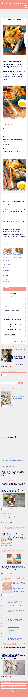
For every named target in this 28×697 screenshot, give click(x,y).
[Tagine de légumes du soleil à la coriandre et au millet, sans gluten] (8, 274)
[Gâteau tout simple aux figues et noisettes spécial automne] (3, 619)
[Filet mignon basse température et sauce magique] (3, 614)
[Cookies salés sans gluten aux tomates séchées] (3, 610)
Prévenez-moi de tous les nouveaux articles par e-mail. (12, 330)
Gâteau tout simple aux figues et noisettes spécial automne (15, 620)
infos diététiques (16, 354)
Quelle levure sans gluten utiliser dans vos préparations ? (16, 602)
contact (18, 491)
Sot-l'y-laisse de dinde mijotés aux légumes (16, 634)
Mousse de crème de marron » (18, 341)
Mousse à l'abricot (12, 630)
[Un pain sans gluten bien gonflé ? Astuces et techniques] (3, 638)
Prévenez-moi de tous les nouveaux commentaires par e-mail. (12, 325)
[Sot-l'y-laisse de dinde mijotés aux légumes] (3, 633)
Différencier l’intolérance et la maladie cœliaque (13, 464)
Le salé (9, 288)
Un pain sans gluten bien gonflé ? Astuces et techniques (15, 639)
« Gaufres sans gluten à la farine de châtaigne (13, 340)
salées (13, 351)
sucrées (18, 351)
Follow (6, 244)
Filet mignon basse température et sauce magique (16, 615)
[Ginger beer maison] (3, 623)
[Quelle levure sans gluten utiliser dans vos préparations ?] (3, 601)
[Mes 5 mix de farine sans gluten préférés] (3, 605)
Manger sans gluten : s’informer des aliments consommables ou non (12, 461)
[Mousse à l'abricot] (3, 630)
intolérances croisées (11, 471)
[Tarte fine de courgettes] (3, 627)
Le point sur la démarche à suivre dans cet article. (19, 538)
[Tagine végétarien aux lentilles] (18, 251)
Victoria (12, 287)
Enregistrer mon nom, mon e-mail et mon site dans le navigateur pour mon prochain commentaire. (14, 319)
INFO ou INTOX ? (17, 591)
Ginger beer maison (12, 623)
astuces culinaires (18, 353)
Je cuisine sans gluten (14, 3)
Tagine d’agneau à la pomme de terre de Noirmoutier (7, 256)
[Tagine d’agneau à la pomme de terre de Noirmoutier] (7, 251)
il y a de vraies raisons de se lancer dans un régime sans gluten (12, 567)
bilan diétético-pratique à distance (13, 490)
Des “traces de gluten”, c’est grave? (10, 466)
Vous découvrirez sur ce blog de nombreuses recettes (19, 350)
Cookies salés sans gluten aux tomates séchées (17, 611)
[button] (6, 398)
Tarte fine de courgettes (13, 627)
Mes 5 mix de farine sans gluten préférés (15, 606)
